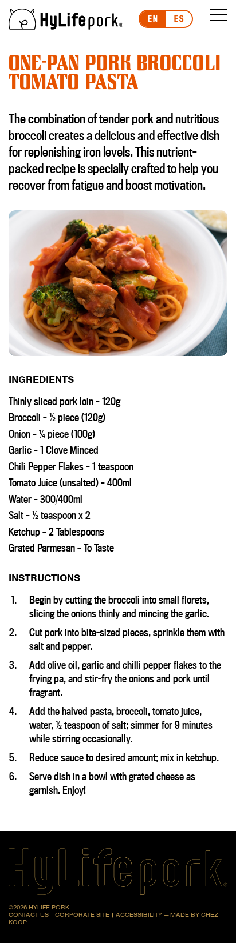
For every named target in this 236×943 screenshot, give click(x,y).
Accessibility (139, 914)
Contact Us (29, 914)
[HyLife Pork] (66, 19)
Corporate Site (82, 914)
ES (179, 18)
